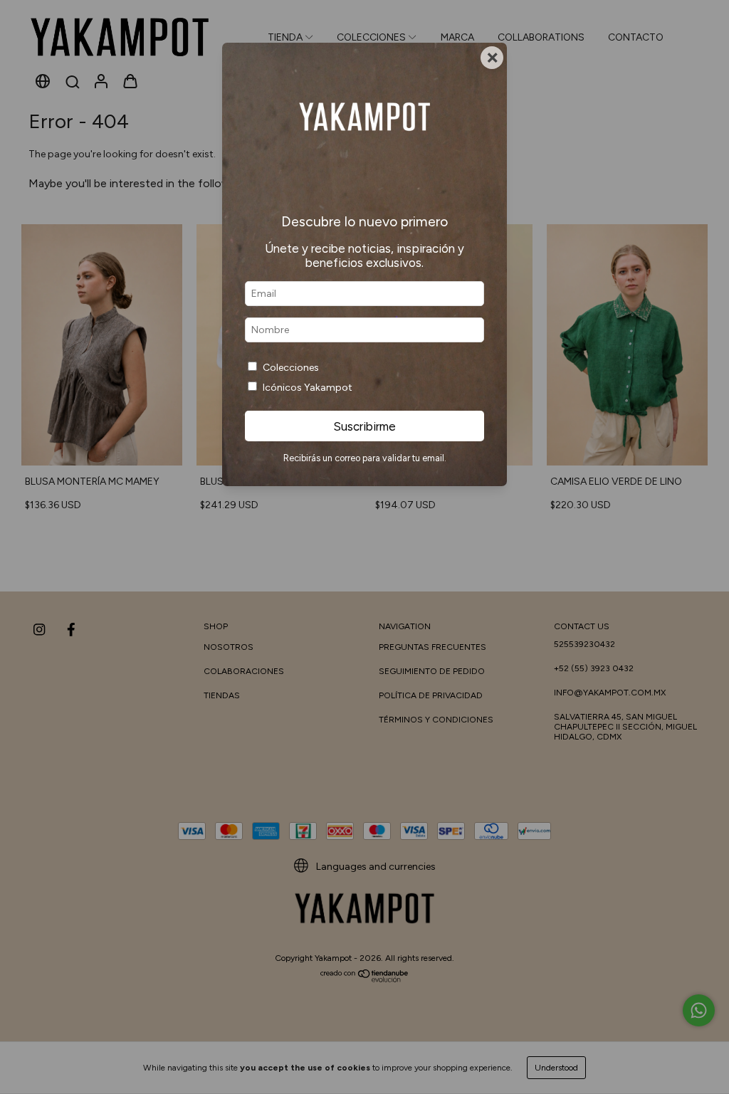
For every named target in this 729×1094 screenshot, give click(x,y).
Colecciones (291, 368)
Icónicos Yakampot (307, 388)
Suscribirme (364, 426)
